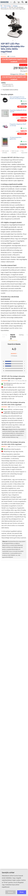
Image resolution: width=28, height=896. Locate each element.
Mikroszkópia (7, 6)
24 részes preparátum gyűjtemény (15, 138)
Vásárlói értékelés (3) (13, 337)
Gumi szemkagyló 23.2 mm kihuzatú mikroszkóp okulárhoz (18, 97)
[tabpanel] (14, 25)
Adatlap (21, 335)
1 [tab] (13, 40)
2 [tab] (15, 40)
